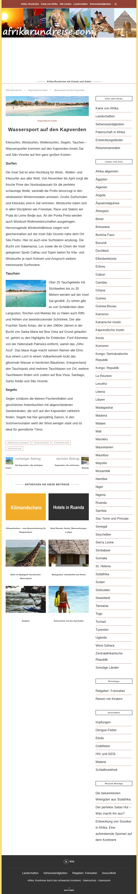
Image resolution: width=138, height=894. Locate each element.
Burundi (101, 243)
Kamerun (102, 314)
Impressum (105, 880)
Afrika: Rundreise (30, 4)
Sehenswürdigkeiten (100, 4)
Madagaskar (104, 407)
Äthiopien (102, 211)
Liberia (100, 391)
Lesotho (101, 383)
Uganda (101, 637)
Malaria (101, 762)
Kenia (100, 338)
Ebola (100, 738)
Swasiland (103, 598)
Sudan (100, 582)
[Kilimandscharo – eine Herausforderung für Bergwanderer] (26, 506)
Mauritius (102, 455)
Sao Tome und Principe (112, 518)
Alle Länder (65, 4)
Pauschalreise (41, 443)
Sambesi (26, 621)
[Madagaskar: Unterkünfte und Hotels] (69, 553)
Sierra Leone (105, 542)
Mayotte (101, 463)
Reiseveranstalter (108, 148)
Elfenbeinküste (106, 258)
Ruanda (101, 502)
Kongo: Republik (107, 368)
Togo (99, 613)
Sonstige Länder (107, 667)
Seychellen (103, 534)
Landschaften (81, 4)
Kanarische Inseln (108, 322)
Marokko (102, 439)
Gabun (100, 274)
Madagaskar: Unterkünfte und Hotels (69, 574)
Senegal (101, 526)
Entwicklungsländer (109, 140)
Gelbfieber (103, 746)
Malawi (100, 423)
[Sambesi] (26, 599)
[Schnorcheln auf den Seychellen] (69, 599)
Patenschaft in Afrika (110, 132)
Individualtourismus (18, 443)
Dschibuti (102, 250)
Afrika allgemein (107, 171)
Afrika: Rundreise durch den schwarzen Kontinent (54, 880)
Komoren (102, 346)
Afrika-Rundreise (14, 90)
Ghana (100, 290)
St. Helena (103, 566)
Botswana (103, 227)
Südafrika (102, 574)
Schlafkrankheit (106, 770)
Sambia (101, 510)
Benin (100, 219)
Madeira (101, 415)
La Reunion (104, 376)
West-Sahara (105, 645)
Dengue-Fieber (106, 730)
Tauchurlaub (14, 448)
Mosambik (103, 471)
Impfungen (103, 722)
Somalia (101, 558)
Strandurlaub (61, 443)
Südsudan (103, 590)
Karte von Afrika (49, 4)
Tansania (102, 606)
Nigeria (101, 495)
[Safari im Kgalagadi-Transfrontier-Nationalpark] (26, 553)
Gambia (101, 282)
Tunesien (102, 629)
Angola (100, 195)
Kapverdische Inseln (38, 90)
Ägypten (101, 179)
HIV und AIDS (105, 754)
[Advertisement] (69, 59)
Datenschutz (89, 880)
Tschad (101, 621)
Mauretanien (104, 447)
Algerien (101, 187)
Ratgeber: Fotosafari (110, 691)
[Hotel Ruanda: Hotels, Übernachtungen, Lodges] (69, 506)
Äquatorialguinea (107, 203)
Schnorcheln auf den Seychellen (69, 621)
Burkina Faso (105, 235)
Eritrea (100, 266)
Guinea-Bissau (106, 306)
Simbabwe (103, 550)
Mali (98, 431)
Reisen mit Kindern (109, 699)
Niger (99, 487)
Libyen (100, 399)
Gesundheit (109, 873)
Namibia (101, 479)
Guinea (101, 298)
